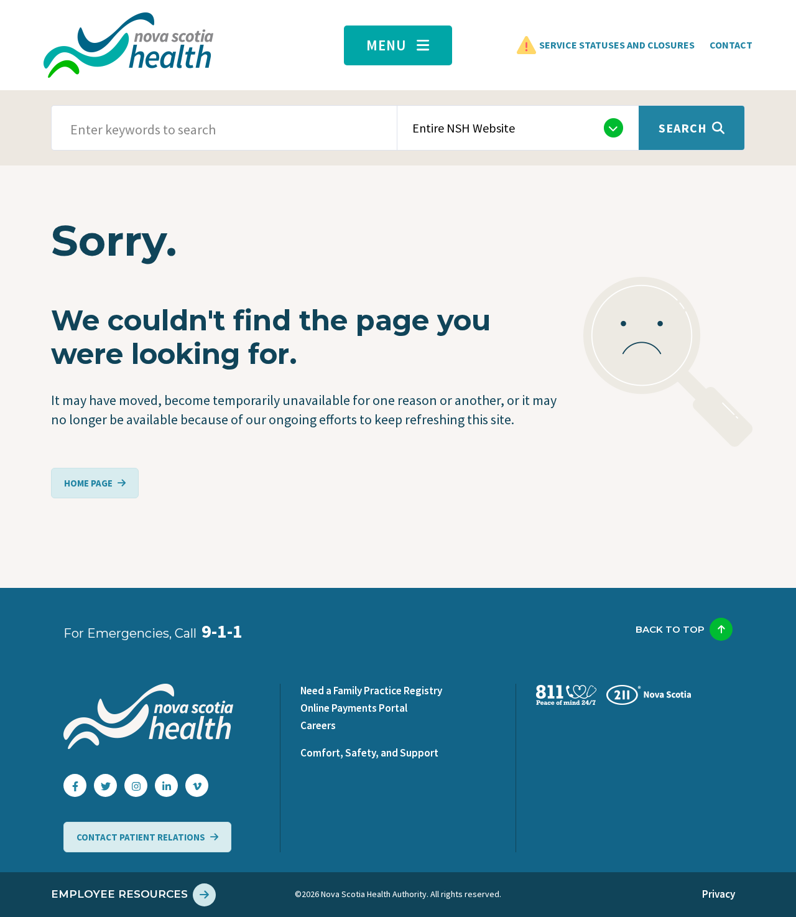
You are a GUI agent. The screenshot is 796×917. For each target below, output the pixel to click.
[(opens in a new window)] (74, 785)
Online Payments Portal (353, 708)
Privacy (718, 894)
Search (683, 128)
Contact (731, 45)
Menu (386, 45)
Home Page (88, 483)
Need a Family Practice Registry (371, 690)
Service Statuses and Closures (617, 45)
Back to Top (670, 629)
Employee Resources (119, 894)
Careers (318, 725)
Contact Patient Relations (140, 837)
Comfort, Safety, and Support (369, 753)
